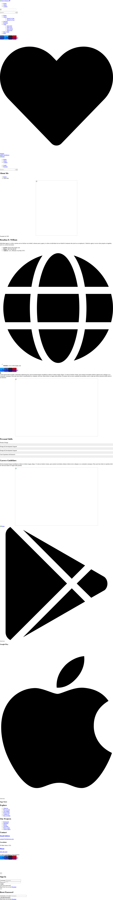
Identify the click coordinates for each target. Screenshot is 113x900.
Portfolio (5, 23)
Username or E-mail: (5, 896)
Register (14, 887)
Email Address (5, 836)
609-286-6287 (3, 852)
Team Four (9, 30)
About (5, 17)
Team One (9, 26)
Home (5, 15)
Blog (4, 33)
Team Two (9, 27)
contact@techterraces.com (7, 839)
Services (5, 21)
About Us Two (10, 20)
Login (4, 165)
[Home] (2, 156)
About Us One (10, 18)
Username (2, 880)
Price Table (6, 32)
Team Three (10, 29)
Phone (2, 849)
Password (2, 882)
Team (4, 24)
